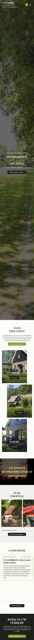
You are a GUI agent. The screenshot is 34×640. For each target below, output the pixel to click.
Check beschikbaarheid (16, 344)
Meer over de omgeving (16, 534)
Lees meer (14, 378)
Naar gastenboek (16, 605)
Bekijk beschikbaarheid (16, 636)
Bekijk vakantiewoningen (16, 172)
